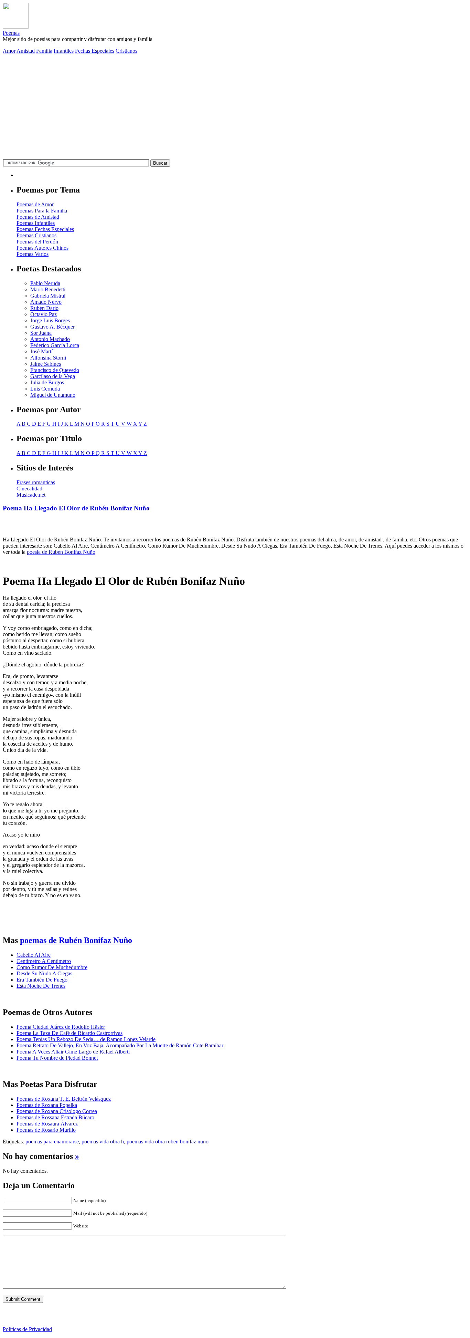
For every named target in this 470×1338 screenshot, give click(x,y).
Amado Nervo (46, 302)
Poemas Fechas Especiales (45, 229)
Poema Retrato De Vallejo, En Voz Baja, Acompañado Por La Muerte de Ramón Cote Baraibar (120, 1045)
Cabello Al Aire (34, 955)
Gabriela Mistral (47, 296)
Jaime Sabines (45, 364)
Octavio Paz (43, 314)
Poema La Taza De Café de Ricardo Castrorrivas (69, 1033)
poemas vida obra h (103, 1141)
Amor (9, 51)
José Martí (41, 351)
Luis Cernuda (45, 389)
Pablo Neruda (45, 283)
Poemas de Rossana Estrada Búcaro (55, 1117)
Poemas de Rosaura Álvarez (47, 1124)
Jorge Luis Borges (50, 320)
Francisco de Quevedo (54, 370)
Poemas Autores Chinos (42, 248)
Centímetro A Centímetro (44, 961)
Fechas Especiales (94, 51)
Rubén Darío (44, 308)
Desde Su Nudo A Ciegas (44, 973)
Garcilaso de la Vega (52, 376)
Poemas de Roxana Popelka (47, 1105)
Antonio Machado (50, 339)
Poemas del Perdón (37, 242)
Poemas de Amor (35, 204)
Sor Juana (41, 333)
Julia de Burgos (47, 382)
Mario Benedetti (47, 289)
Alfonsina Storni (48, 358)
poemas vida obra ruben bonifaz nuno (168, 1141)
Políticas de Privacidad (27, 1329)
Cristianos (126, 51)
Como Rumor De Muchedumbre (52, 967)
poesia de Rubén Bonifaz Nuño (61, 552)
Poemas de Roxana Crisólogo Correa (57, 1111)
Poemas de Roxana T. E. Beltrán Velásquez (64, 1099)
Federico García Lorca (54, 345)
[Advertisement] (235, 108)
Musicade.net (31, 495)
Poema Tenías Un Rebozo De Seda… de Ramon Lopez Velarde (86, 1039)
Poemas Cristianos (36, 235)
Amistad (26, 51)
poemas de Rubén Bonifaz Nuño (76, 940)
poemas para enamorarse (52, 1141)
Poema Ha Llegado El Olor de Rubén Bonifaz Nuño (76, 508)
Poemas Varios (33, 254)
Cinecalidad (29, 488)
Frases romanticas (36, 482)
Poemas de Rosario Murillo (46, 1130)
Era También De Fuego (42, 980)
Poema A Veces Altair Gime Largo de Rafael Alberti (73, 1052)
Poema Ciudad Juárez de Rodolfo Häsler (61, 1027)
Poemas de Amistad (38, 217)
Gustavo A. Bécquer (52, 327)
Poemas (11, 33)
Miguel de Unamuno (52, 395)
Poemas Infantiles (36, 223)
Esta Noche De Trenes (41, 986)
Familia (44, 51)
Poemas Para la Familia (42, 211)
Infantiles (64, 51)
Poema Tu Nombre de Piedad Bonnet (57, 1058)
